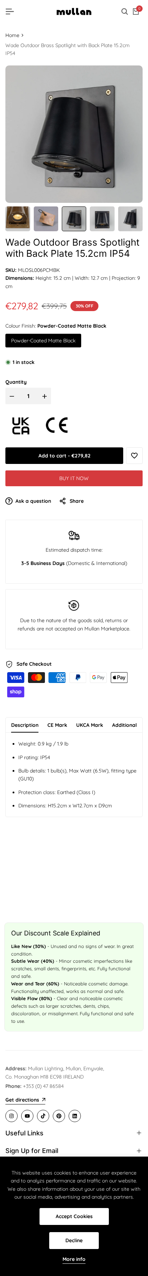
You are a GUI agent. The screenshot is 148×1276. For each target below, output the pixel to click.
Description (24, 725)
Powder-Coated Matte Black (43, 340)
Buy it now (74, 478)
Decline (74, 1240)
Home (12, 35)
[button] (134, 455)
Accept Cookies (74, 1216)
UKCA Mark (89, 725)
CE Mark (57, 725)
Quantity (16, 382)
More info (74, 1259)
